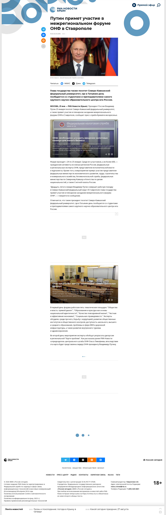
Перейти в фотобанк (78, 78)
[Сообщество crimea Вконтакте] (74, 460)
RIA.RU (111, 475)
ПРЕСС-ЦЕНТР (62, 475)
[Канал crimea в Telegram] (65, 460)
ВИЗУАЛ (100, 468)
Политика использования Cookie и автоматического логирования (25, 495)
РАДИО (74, 475)
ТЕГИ (118, 475)
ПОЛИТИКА (66, 468)
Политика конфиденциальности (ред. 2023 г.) (22, 498)
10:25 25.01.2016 (55, 34)
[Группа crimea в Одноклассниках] (92, 460)
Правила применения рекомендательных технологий (25, 501)
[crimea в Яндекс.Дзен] (83, 460)
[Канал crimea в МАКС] (100, 460)
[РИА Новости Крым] (63, 9)
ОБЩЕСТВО (77, 468)
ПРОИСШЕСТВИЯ (89, 468)
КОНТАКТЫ (83, 475)
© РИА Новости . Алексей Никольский (60, 78)
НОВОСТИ (50, 475)
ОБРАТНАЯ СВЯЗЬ (98, 475)
